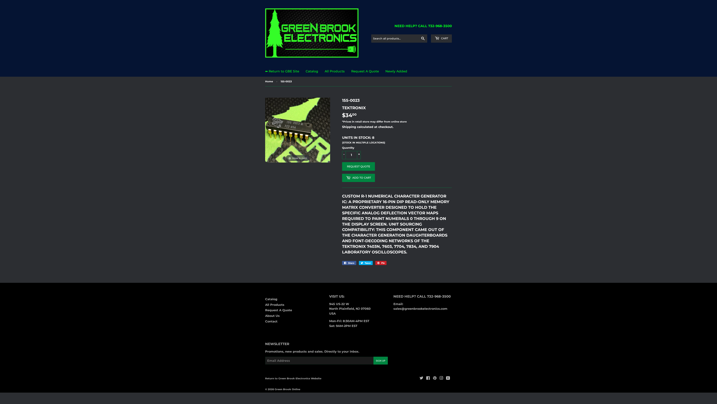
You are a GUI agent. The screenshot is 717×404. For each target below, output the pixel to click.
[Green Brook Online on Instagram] (441, 378)
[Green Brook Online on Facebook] (428, 378)
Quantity (348, 147)
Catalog (312, 71)
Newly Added (396, 71)
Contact (271, 321)
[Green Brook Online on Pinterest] (435, 378)
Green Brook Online (287, 389)
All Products (335, 71)
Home (269, 81)
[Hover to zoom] (297, 130)
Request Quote (358, 166)
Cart (444, 38)
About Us (272, 316)
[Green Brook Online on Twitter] (421, 378)
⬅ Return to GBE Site (282, 71)
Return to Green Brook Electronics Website (293, 378)
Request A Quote (365, 71)
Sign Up (380, 360)
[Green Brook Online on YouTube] (448, 378)
